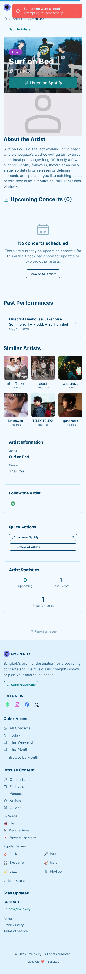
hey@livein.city (19, 909)
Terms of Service (16, 931)
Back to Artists (19, 29)
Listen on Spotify (46, 82)
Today (15, 735)
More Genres (17, 880)
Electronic (14, 862)
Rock (10, 854)
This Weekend (21, 742)
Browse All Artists (43, 274)
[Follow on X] (37, 705)
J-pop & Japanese (20, 837)
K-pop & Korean (17, 830)
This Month (19, 749)
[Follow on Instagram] (17, 705)
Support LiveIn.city (23, 684)
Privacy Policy (14, 925)
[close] (76, 8)
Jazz (10, 871)
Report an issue (45, 631)
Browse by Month (23, 757)
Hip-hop (53, 871)
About (8, 918)
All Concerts (20, 728)
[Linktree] (7, 705)
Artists (17, 19)
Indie (50, 862)
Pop (50, 854)
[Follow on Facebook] (27, 705)
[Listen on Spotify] (13, 504)
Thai (9, 823)
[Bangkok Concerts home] (5, 19)
